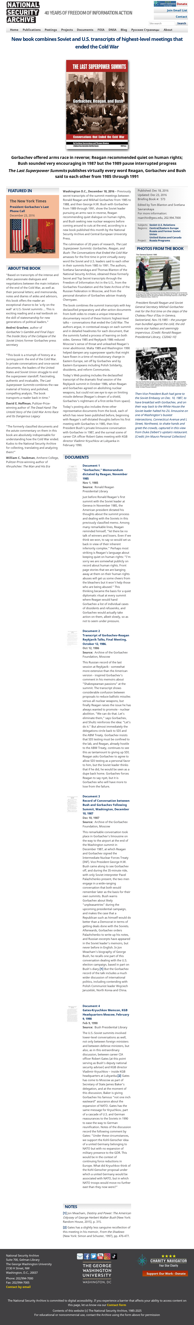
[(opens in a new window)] (80, 1258)
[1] (101, 969)
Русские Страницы (145, 30)
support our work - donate (166, 1273)
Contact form (116, 1305)
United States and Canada (165, 237)
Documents (85, 30)
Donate (182, 4)
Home (14, 30)
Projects (67, 30)
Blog (124, 30)
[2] (119, 1076)
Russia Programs (159, 240)
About (168, 30)
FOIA (101, 30)
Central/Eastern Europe (164, 228)
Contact (181, 16)
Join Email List (177, 10)
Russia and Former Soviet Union (165, 232)
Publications (32, 30)
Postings (51, 30)
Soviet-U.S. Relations (162, 225)
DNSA (112, 30)
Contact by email (18, 1287)
